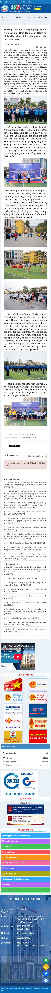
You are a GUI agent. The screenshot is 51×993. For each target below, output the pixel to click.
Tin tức (6, 21)
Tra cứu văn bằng (8, 852)
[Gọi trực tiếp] (46, 967)
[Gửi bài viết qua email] (37, 47)
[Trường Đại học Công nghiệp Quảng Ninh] (0, 8)
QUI (2, 990)
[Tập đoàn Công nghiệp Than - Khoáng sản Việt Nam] (13, 736)
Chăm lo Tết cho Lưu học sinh (17, 578)
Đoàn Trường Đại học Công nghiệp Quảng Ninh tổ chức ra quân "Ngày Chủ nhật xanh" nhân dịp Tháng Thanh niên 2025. (25, 556)
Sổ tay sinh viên (8, 868)
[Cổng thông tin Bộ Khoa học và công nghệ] (38, 697)
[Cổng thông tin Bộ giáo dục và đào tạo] (13, 697)
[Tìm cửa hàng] (46, 960)
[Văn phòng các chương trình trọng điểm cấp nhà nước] (13, 723)
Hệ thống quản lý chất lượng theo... (15, 879)
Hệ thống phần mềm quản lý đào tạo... (16, 836)
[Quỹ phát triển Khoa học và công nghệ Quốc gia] (13, 710)
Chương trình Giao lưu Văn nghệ (18, 618)
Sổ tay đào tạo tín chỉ (10, 841)
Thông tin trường (25, 899)
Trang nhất (6, 17)
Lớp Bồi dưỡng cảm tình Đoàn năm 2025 (21, 543)
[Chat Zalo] (46, 980)
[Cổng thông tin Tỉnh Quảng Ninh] (38, 723)
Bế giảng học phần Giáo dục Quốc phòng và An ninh (26, 596)
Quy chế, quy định (9, 874)
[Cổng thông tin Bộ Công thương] (38, 684)
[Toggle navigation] (48, 9)
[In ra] (41, 47)
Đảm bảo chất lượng (10, 890)
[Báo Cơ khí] (38, 710)
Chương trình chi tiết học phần (14, 863)
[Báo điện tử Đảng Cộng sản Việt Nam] (38, 736)
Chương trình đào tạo (10, 857)
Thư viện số (6, 884)
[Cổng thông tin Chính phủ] (13, 684)
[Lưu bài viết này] (45, 47)
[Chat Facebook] (46, 973)
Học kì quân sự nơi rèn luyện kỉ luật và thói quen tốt (26, 602)
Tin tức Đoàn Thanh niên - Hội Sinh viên (31, 17)
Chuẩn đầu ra (7, 846)
